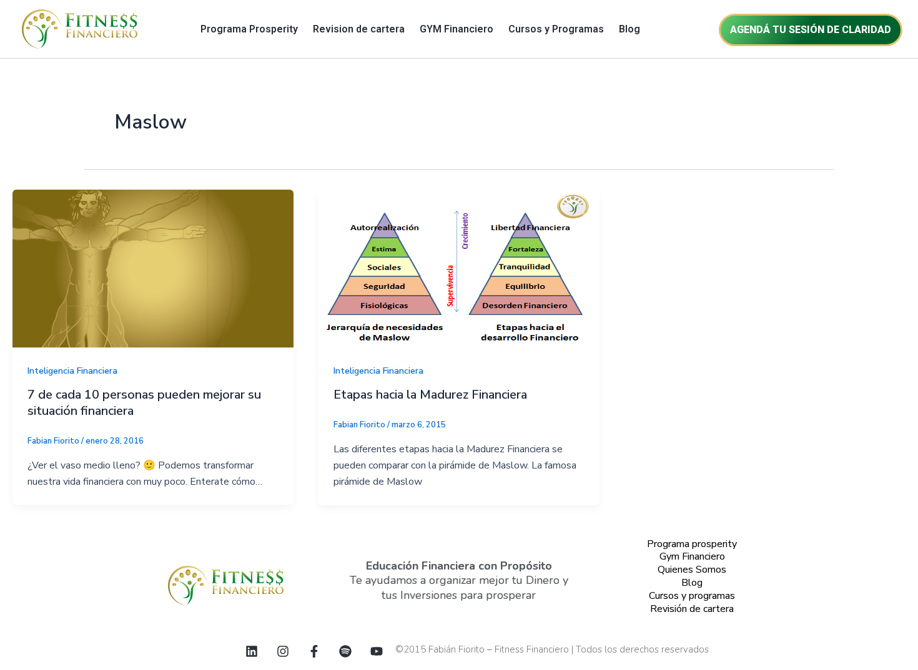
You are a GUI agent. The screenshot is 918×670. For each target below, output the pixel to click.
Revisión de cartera (692, 609)
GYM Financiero (456, 29)
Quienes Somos (692, 569)
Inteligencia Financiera (72, 371)
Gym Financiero (692, 556)
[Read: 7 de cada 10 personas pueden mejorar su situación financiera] (153, 267)
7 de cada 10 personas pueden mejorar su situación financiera (144, 402)
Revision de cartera (359, 29)
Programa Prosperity (249, 29)
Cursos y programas (692, 596)
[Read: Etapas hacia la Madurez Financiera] (459, 267)
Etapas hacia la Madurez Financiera (430, 394)
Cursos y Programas (556, 29)
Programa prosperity (692, 544)
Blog (629, 29)
